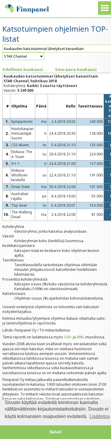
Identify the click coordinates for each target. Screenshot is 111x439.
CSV (67, 337)
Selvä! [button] (55, 432)
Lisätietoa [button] (99, 416)
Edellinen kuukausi (23, 69)
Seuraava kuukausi (75, 69)
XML (80, 337)
